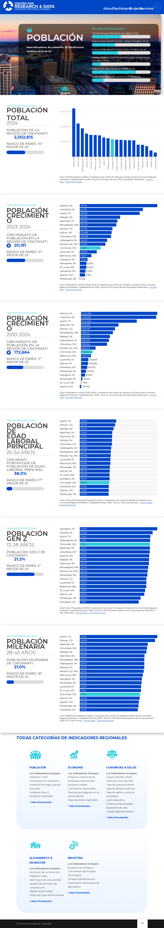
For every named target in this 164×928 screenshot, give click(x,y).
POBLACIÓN (37, 767)
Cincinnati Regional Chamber (34, 923)
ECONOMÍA (75, 767)
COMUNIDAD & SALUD (121, 767)
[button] (156, 7)
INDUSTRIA (75, 858)
